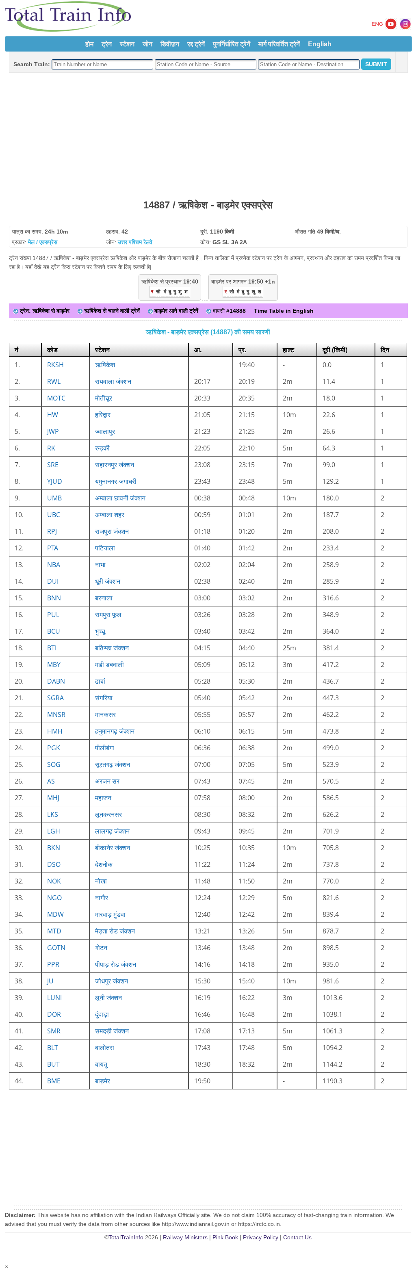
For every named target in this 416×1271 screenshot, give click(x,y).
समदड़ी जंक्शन (112, 1030)
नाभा (100, 564)
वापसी (228, 310)
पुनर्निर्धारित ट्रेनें (231, 43)
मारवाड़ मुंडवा (110, 914)
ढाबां (100, 681)
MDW (55, 914)
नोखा (101, 881)
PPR (53, 964)
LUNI (54, 997)
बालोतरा (104, 1047)
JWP (53, 431)
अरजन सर (107, 781)
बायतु (101, 1064)
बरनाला (104, 597)
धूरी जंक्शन (107, 581)
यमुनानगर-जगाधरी (115, 481)
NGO (54, 897)
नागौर (101, 897)
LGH (53, 831)
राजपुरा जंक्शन (112, 531)
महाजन (103, 797)
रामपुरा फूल (108, 614)
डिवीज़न (169, 43)
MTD (54, 931)
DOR (54, 1014)
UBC (53, 514)
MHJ (53, 797)
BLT (52, 1047)
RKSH (55, 364)
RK (51, 448)
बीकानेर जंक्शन (112, 847)
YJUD (54, 481)
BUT (53, 1064)
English (320, 43)
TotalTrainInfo (125, 1237)
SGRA (55, 697)
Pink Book (225, 1237)
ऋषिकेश (105, 364)
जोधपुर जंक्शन (111, 981)
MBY (54, 664)
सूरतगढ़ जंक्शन (112, 764)
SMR (54, 1030)
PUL (53, 614)
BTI (51, 647)
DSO (54, 864)
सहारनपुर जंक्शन (114, 464)
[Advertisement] (208, 131)
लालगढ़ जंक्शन (112, 831)
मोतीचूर (103, 398)
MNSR (56, 714)
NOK (54, 881)
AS (51, 781)
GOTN (56, 947)
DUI (52, 581)
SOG (54, 764)
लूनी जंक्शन (108, 997)
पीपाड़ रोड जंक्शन (115, 964)
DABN (56, 681)
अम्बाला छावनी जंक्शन (120, 498)
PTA (52, 547)
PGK (53, 747)
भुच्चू (100, 631)
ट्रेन (107, 43)
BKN (53, 847)
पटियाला (105, 547)
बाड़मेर (102, 1080)
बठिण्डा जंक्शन (112, 647)
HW (52, 414)
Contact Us (297, 1237)
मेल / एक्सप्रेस (42, 242)
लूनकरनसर (108, 814)
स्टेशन (127, 43)
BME (54, 1080)
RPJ (52, 531)
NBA (53, 564)
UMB (54, 498)
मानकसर (105, 714)
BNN (54, 597)
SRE (52, 464)
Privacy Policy (260, 1237)
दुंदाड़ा (102, 1014)
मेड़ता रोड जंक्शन (115, 931)
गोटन (101, 947)
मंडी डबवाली (109, 664)
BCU (53, 631)
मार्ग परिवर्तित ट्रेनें (279, 43)
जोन (147, 43)
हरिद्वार (102, 414)
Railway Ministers (185, 1237)
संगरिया (104, 697)
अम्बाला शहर (109, 514)
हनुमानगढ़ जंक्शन (114, 731)
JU (50, 981)
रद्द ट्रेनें (196, 43)
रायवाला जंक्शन (113, 381)
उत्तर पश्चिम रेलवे (135, 242)
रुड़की (102, 448)
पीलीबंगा (104, 747)
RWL (54, 381)
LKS (52, 814)
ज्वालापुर (105, 431)
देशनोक (104, 864)
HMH (55, 731)
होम (89, 43)
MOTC (56, 398)
